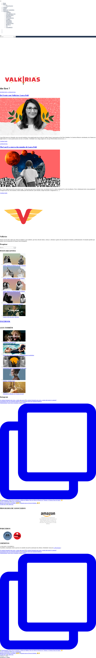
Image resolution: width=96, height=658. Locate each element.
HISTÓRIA (9, 20)
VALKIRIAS (9, 27)
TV (7, 26)
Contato (5, 8)
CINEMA (8, 12)
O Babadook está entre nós (9, 342)
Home (4, 3)
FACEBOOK (5, 321)
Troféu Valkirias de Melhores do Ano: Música (14, 278)
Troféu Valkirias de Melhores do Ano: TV (13, 304)
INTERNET (9, 22)
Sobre (4, 4)
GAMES (8, 19)
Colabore (5, 7)
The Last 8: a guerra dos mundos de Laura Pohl (18, 147)
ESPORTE (8, 16)
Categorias (5, 11)
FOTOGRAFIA (10, 18)
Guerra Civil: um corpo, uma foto (11, 317)
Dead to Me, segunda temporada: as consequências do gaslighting (18, 355)
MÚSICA (8, 24)
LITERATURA (10, 23)
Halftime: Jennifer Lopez (9, 381)
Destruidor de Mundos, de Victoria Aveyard (13, 394)
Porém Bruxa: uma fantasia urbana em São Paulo (14, 368)
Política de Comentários (8, 10)
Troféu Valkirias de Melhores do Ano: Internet (14, 291)
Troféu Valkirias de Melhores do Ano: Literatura (14, 265)
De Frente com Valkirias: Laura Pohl (14, 95)
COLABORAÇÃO (10, 14)
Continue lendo (3, 141)
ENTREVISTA (10, 15)
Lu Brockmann (57, 547)
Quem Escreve (9, 6)
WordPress (2, 657)
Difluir (8, 657)
